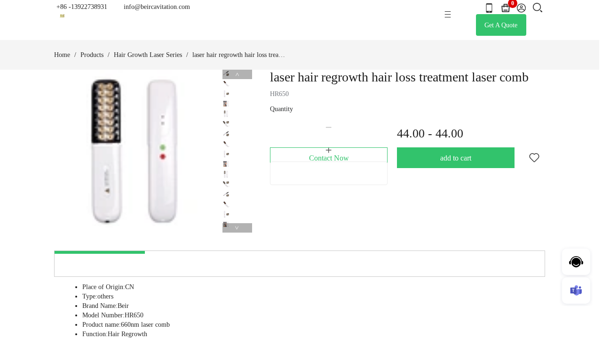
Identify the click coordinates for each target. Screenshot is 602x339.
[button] (329, 127)
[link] (62, 55)
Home (62, 54)
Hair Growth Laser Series (148, 54)
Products (91, 54)
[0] (505, 8)
